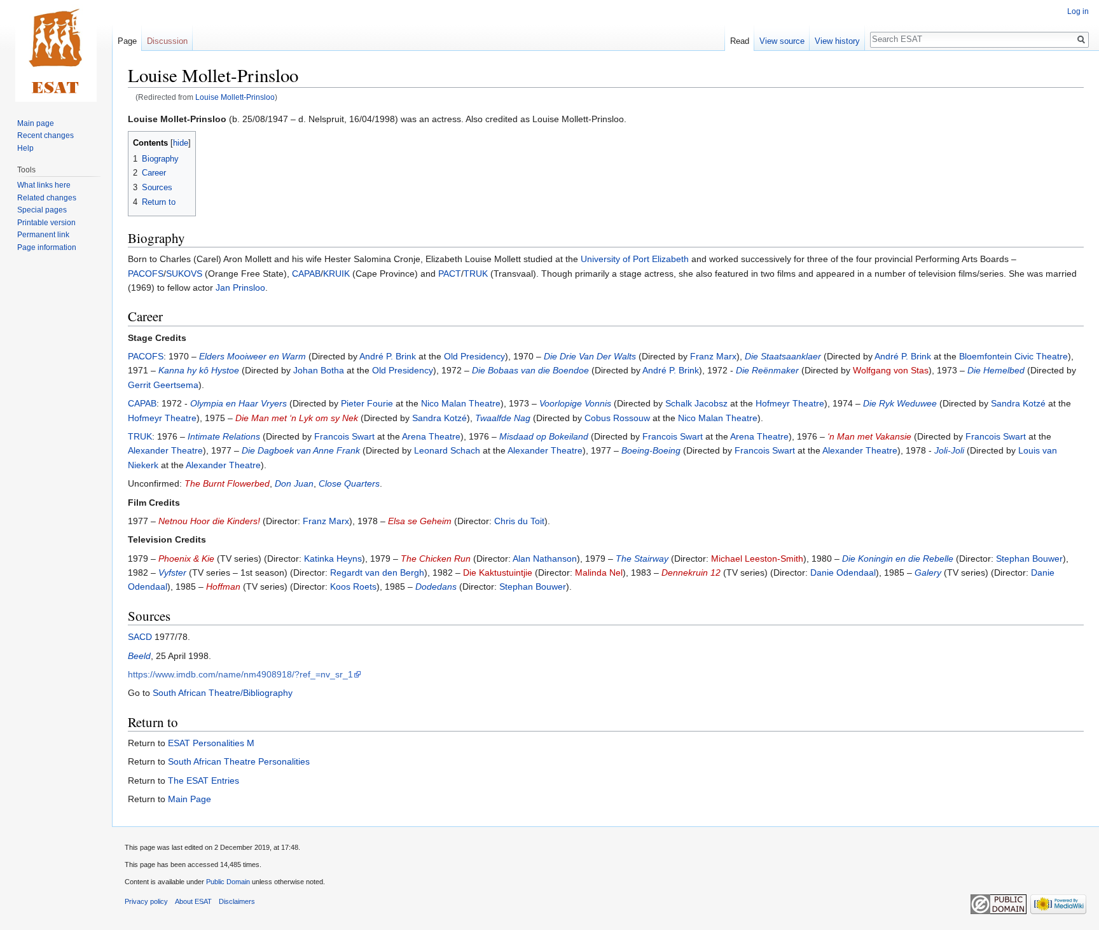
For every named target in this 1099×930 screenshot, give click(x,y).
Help (25, 148)
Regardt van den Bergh (377, 572)
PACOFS (145, 273)
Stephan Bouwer (1029, 558)
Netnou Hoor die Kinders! (209, 521)
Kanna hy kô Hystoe (198, 370)
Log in (1078, 11)
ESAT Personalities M (211, 743)
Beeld (139, 656)
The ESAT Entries (203, 780)
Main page (35, 123)
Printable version (46, 222)
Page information (46, 247)
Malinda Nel (599, 572)
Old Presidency (474, 356)
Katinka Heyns (333, 558)
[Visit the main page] (56, 51)
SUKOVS (184, 273)
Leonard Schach (447, 450)
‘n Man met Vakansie (869, 436)
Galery (928, 572)
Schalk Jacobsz (696, 403)
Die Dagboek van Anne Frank (301, 450)
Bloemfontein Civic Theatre (1013, 356)
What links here (44, 185)
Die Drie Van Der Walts (590, 356)
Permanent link (43, 234)
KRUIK (336, 273)
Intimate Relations (224, 436)
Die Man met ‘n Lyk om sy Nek (296, 418)
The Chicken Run (436, 558)
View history (837, 41)
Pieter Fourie (367, 403)
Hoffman (223, 586)
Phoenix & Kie (186, 558)
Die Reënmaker (767, 370)
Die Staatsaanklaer (783, 356)
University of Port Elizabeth (635, 259)
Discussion (167, 41)
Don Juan (294, 483)
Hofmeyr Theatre (790, 403)
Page (127, 41)
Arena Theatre (431, 436)
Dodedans (436, 586)
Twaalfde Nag (502, 418)
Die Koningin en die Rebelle (897, 558)
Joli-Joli (949, 450)
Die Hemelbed (996, 370)
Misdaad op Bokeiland (543, 436)
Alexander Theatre (165, 450)
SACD (140, 637)
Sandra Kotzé (1018, 403)
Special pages (42, 209)
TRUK (476, 273)
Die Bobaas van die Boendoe (530, 370)
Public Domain (228, 881)
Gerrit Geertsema (163, 385)
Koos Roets (353, 586)
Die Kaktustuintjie (497, 572)
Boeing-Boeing (651, 450)
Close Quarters (349, 483)
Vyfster (172, 572)
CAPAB (306, 273)
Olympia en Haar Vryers (238, 403)
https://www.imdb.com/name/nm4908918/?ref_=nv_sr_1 (240, 674)
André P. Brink (387, 356)
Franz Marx (713, 356)
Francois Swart (344, 436)
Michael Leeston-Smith (757, 558)
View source (782, 41)
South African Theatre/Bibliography (223, 693)
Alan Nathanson (545, 558)
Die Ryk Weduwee (900, 403)
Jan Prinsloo (240, 287)
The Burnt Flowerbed (227, 483)
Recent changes (45, 135)
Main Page (189, 799)
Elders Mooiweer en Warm (252, 356)
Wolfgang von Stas (891, 370)
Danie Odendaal (843, 572)
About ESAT (193, 901)
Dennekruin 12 (691, 572)
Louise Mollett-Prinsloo (235, 97)
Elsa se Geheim (420, 521)
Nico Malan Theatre (461, 403)
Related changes (46, 197)
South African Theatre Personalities (239, 761)
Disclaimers (237, 901)
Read (739, 41)
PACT (449, 273)
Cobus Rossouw (617, 418)
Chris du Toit (519, 521)
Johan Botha (318, 370)
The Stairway (642, 558)
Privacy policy (146, 901)
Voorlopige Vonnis (575, 403)
